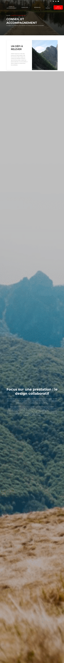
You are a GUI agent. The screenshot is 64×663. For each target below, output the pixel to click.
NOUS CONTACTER (58, 7)
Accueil (8, 15)
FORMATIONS (25, 7)
